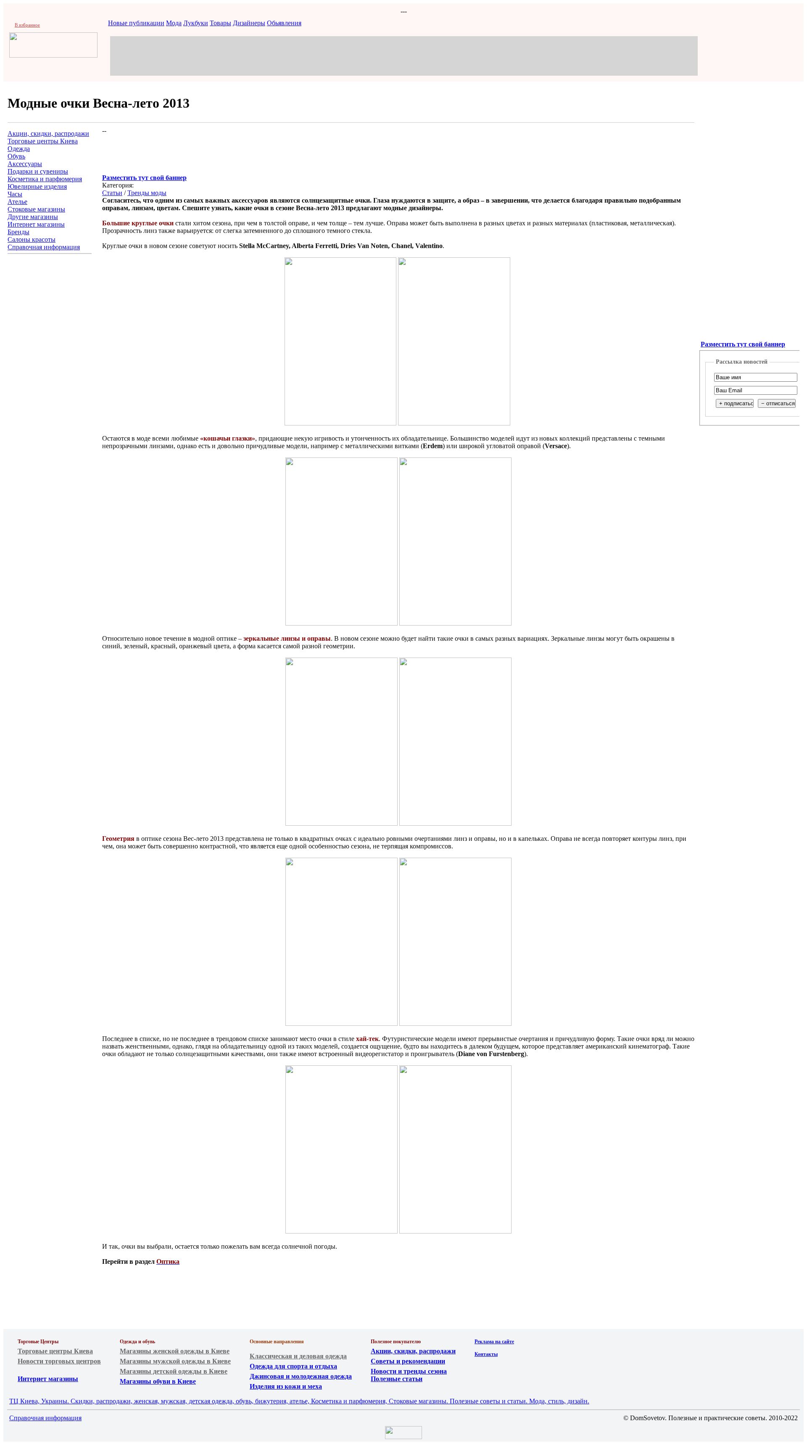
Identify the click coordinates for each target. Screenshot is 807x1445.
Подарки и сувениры (38, 171)
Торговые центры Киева (43, 141)
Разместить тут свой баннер (144, 177)
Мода (174, 22)
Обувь (16, 156)
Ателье (17, 201)
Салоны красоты (31, 239)
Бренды (18, 231)
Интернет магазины (36, 224)
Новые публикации (136, 22)
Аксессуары (25, 163)
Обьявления (284, 22)
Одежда (19, 148)
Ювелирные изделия (37, 186)
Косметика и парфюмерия (45, 178)
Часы (15, 194)
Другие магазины (33, 216)
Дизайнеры (249, 22)
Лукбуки (195, 22)
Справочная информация (44, 247)
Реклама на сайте (494, 1342)
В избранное (27, 24)
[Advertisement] (404, 55)
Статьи (112, 192)
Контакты (486, 1354)
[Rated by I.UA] (403, 1436)
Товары (220, 22)
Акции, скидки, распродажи (48, 133)
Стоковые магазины (36, 209)
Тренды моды (146, 192)
